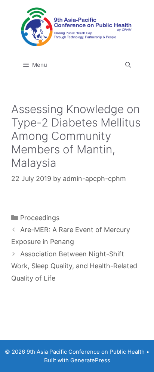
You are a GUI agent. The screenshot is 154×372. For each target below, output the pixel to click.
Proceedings (39, 218)
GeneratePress (90, 360)
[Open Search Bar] (128, 65)
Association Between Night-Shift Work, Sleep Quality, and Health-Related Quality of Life (74, 266)
